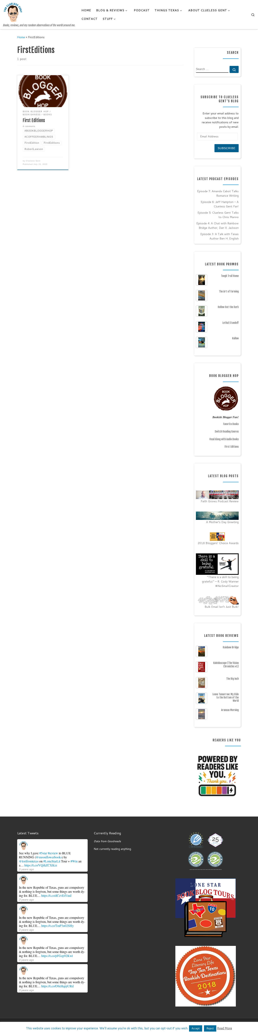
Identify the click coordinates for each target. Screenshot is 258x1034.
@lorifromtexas (28, 861)
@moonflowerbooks (49, 857)
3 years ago (26, 869)
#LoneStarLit (51, 861)
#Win (74, 861)
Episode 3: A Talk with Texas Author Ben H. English (219, 236)
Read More (224, 1028)
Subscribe (226, 148)
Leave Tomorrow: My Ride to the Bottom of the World (225, 697)
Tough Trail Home (230, 275)
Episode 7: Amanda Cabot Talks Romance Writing (218, 193)
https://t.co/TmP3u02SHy (57, 925)
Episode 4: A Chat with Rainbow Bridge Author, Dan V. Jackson (217, 225)
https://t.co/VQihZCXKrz (40, 865)
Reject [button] (210, 1028)
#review (53, 853)
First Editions (34, 120)
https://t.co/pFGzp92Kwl (57, 956)
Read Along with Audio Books (224, 439)
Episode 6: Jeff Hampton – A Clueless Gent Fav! (220, 204)
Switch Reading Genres (227, 431)
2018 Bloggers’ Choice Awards (218, 543)
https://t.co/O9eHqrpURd (57, 986)
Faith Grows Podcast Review (220, 501)
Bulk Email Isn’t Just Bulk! (222, 607)
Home (21, 37)
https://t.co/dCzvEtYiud (56, 895)
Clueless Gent (33, 161)
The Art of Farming (229, 291)
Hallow (235, 338)
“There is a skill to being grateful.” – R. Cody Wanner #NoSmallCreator (220, 581)
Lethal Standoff (230, 322)
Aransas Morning (230, 710)
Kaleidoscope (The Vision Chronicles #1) (226, 664)
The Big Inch (232, 678)
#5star (43, 853)
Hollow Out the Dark (228, 307)
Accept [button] (195, 1028)
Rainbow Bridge (231, 647)
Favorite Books (231, 424)
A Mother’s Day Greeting (222, 522)
